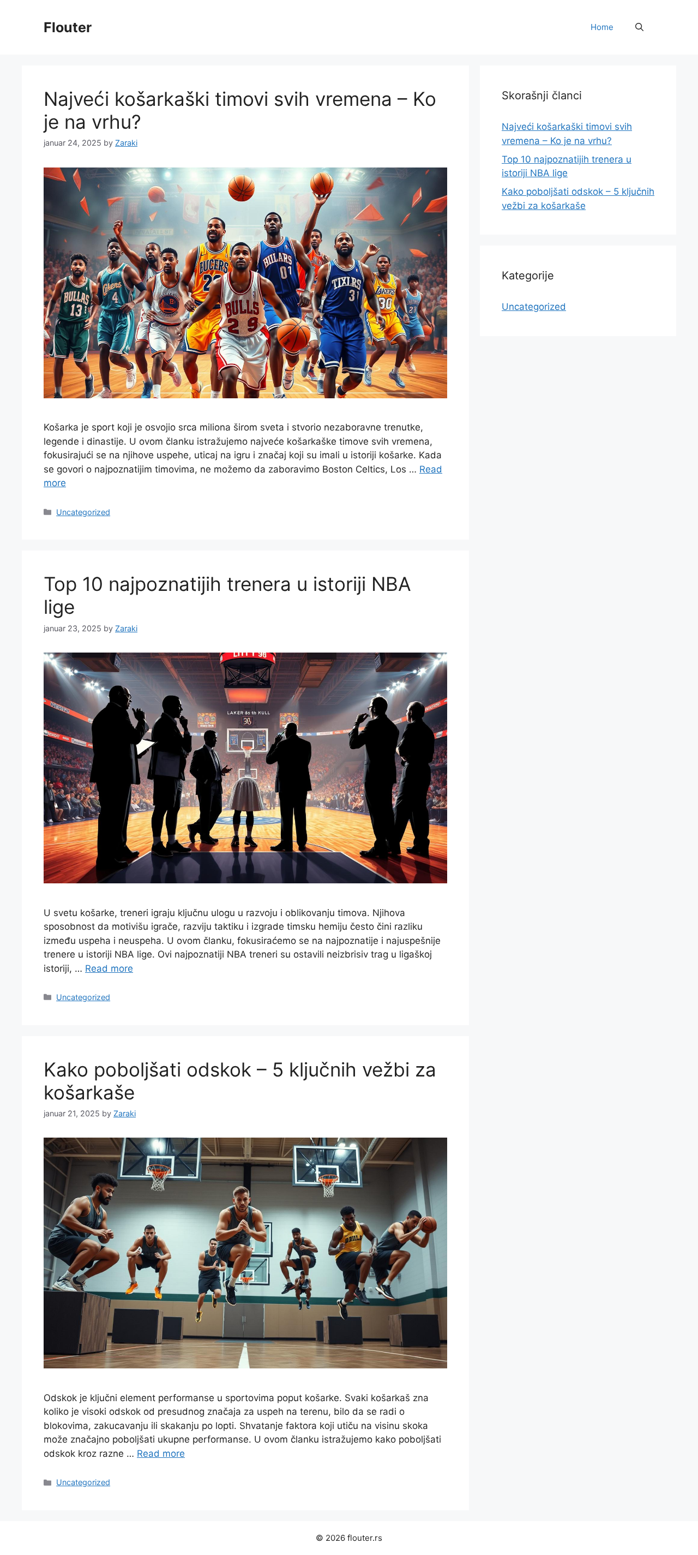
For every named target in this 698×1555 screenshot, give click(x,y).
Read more (109, 968)
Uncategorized (83, 512)
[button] (639, 27)
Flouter (68, 27)
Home (602, 27)
